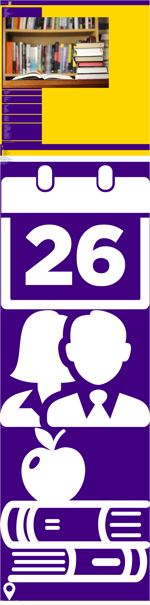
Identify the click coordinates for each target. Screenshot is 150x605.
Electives (5, 107)
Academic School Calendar (7, 124)
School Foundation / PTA (7, 135)
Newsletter (5, 132)
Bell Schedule (6, 117)
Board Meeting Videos (7, 92)
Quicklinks (3, 149)
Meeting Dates (6, 93)
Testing (5, 101)
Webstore (4, 155)
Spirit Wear (5, 119)
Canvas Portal (5, 153)
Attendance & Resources (7, 116)
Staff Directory (6, 15)
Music (5, 100)
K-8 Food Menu (5, 154)
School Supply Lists (6, 118)
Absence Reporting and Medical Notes (9, 142)
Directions (16, 600)
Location (5, 11)
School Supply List (6, 133)
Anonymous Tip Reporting (6, 152)
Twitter (2, 147)
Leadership (5, 108)
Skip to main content (2, 0)
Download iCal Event (10, 159)
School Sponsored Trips (7, 138)
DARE (5, 106)
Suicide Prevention (6, 120)
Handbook (5, 10)
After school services (6, 8)
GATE (5, 98)
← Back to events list (3, 161)
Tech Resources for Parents (7, 137)
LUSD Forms (6, 131)
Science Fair (5, 110)
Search (2, 148)
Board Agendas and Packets (7, 91)
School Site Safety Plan (7, 14)
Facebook (2, 145)
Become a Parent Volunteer (7, 128)
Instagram (2, 146)
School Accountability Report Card (8, 13)
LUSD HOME (5, 150)
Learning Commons (6, 99)
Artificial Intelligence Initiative (8, 126)
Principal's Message (6, 12)
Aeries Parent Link (6, 125)
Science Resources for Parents (8, 134)
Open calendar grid (9, 161)
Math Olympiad (6, 109)
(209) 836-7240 (11, 163)
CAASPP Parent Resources (7, 97)
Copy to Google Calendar (3, 159)
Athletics (5, 112)
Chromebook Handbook (7, 129)
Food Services (6, 9)
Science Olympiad (6, 111)
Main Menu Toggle (2, 5)
